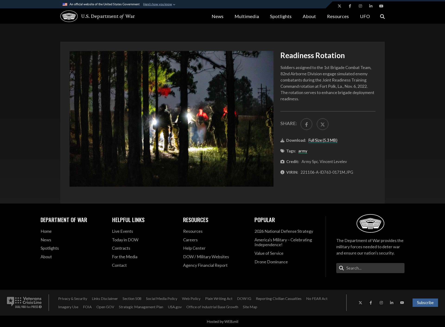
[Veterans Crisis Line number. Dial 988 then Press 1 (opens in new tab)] (24, 302)
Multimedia (247, 16)
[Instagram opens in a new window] (360, 6)
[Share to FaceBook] (306, 124)
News (217, 16)
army (302, 150)
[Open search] (382, 16)
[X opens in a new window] (339, 6)
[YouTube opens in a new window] (381, 6)
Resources (338, 16)
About (309, 16)
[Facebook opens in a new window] (349, 6)
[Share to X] (322, 124)
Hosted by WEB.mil (222, 321)
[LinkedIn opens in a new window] (370, 6)
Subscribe (425, 302)
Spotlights (281, 16)
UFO (365, 16)
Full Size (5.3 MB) (322, 140)
